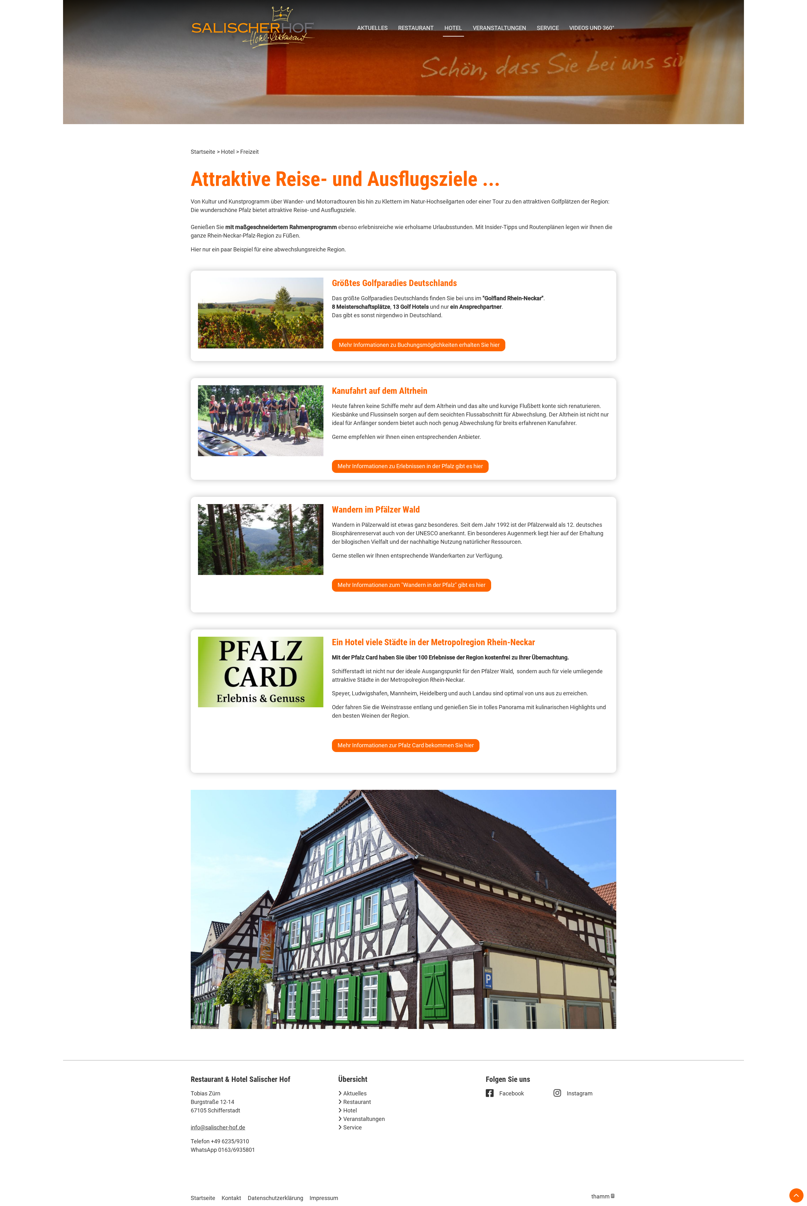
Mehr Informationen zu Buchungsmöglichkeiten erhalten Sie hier (419, 345)
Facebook (511, 1093)
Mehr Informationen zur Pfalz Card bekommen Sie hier (406, 745)
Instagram (580, 1093)
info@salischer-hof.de (218, 1127)
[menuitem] (372, 28)
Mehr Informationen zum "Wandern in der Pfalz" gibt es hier (411, 585)
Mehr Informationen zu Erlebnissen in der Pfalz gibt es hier (410, 466)
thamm (602, 1196)
